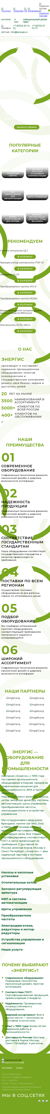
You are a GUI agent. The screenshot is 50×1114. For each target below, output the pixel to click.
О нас (16, 20)
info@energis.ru (19, 32)
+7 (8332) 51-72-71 (38, 27)
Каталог (6, 19)
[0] (44, 16)
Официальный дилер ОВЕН (35, 20)
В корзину (25, 257)
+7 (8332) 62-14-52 (21, 27)
